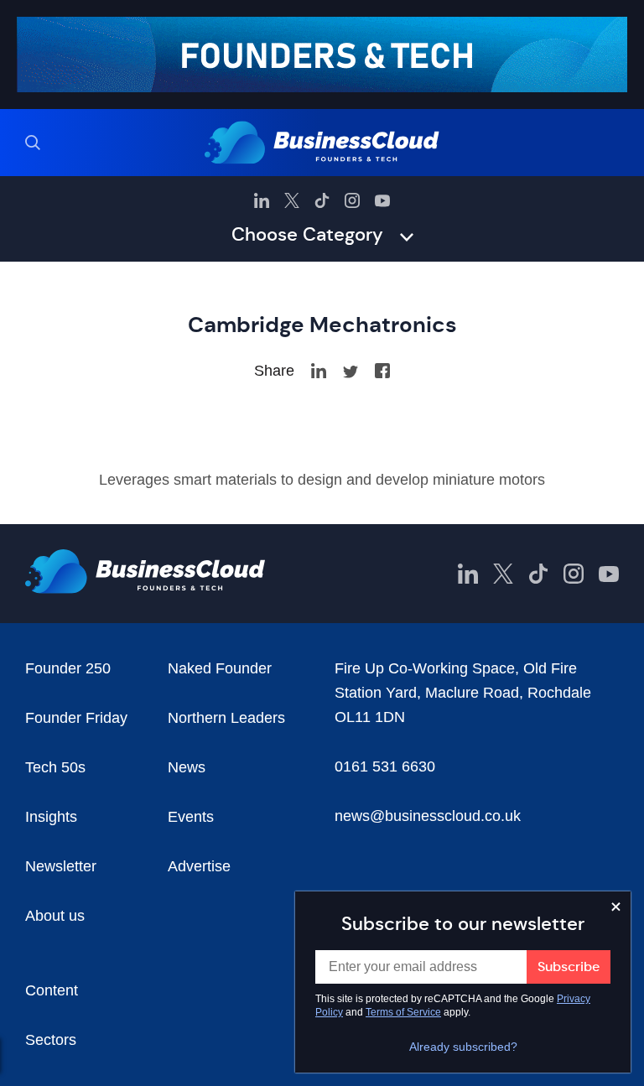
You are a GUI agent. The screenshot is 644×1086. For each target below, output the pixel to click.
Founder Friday (76, 717)
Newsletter (60, 866)
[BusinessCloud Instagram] (352, 200)
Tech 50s (55, 767)
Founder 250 (68, 668)
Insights (51, 816)
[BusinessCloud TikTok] (322, 200)
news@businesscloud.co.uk (428, 816)
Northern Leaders (226, 717)
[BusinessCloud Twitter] (291, 200)
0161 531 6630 (385, 766)
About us (55, 915)
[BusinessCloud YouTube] (382, 200)
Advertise (199, 866)
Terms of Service (403, 1012)
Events (191, 816)
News (186, 767)
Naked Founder (220, 668)
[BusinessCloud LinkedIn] (261, 200)
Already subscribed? (463, 1046)
